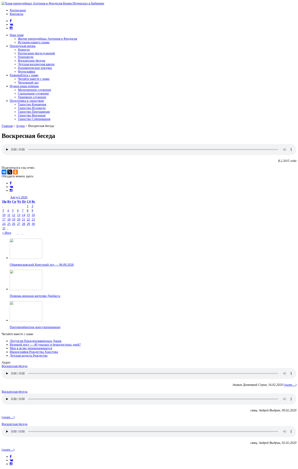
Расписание (18, 10)
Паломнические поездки (35, 68)
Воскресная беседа (14, 366)
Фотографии (26, 71)
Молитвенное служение (34, 89)
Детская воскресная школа (36, 64)
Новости (24, 49)
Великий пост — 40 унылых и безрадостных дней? (45, 344)
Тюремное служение (32, 97)
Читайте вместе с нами (33, 79)
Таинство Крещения (32, 104)
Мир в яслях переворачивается (31, 348)
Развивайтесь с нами (24, 75)
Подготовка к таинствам (27, 100)
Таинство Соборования (34, 119)
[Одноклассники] (15, 172)
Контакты (16, 14)
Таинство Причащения (34, 111)
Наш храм (17, 35)
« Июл (6, 232)
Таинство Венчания (31, 115)
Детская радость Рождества (28, 355)
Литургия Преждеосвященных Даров (35, 341)
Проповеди (25, 57)
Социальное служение (33, 93)
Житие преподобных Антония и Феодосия (47, 38)
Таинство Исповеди (32, 108)
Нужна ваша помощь (24, 86)
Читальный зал (28, 82)
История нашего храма (33, 42)
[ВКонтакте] (4, 172)
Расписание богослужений (36, 53)
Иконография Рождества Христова (34, 352)
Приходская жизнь (22, 46)
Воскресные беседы (31, 60)
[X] (9, 172)
